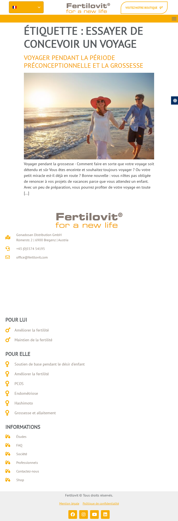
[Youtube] (94, 514)
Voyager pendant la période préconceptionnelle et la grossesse (83, 61)
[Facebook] (72, 514)
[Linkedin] (105, 514)
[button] (174, 19)
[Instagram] (83, 514)
